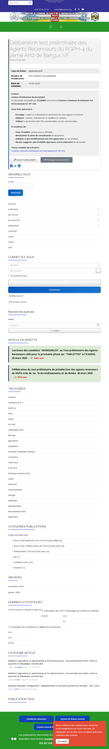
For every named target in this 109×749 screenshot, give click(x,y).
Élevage (12, 435)
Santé (10, 419)
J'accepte (62, 741)
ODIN (10, 242)
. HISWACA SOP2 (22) (20, 562)
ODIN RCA (13, 462)
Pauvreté (12, 484)
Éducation (12, 500)
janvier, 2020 (14, 592)
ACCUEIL (12, 204)
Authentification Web (57, 282)
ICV (64, 621)
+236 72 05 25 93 (41, 9)
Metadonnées (14, 506)
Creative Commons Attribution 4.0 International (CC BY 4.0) (38, 150)
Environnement (15, 489)
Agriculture (13, 440)
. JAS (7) (14, 556)
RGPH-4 (12, 408)
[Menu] (51, 27)
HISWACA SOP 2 (15, 402)
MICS (10, 413)
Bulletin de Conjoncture (50, 627)
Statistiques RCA (15, 429)
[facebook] (75, 9)
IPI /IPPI (11, 643)
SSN (10, 247)
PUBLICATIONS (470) (18, 535)
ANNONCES (13, 225)
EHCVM (11, 424)
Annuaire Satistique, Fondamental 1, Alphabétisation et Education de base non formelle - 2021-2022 (54, 685)
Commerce (13, 457)
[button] (85, 209)
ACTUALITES (14, 220)
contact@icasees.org (63, 9)
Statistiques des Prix (53, 610)
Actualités (19, 667)
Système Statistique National (21, 451)
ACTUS (17, 680)
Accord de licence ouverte (72, 719)
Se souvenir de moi (19, 275)
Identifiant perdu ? (16, 296)
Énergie (11, 495)
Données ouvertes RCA (19, 473)
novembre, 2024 (16, 586)
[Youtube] (83, 9)
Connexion (54, 289)
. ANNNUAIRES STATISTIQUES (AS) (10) (28, 551)
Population (13, 446)
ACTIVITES (13, 214)
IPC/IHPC (44, 616)
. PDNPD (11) (16, 567)
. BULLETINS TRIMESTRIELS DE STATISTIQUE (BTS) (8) (36, 545)
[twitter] (79, 9)
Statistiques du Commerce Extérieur (82, 610)
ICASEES (12, 397)
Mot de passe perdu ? (18, 302)
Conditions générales (36, 719)
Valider (11, 319)
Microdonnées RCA (17, 511)
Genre (11, 478)
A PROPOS (13, 209)
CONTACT (13, 231)
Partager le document (58, 159)
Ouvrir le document (26, 159)
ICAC (10, 632)
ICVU (65, 616)
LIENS (11, 236)
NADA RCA (13, 517)
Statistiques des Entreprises (23, 627)
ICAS (10, 637)
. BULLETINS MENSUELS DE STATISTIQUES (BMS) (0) (35, 540)
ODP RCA (12, 468)
